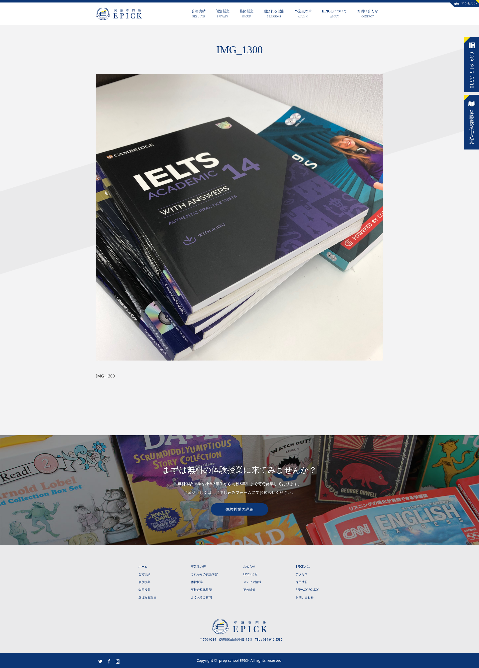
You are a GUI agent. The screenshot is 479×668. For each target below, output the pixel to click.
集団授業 (246, 13)
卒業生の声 (303, 13)
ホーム (142, 566)
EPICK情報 (250, 574)
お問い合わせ (367, 13)
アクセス (302, 574)
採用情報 (302, 582)
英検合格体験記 (201, 590)
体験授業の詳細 (239, 509)
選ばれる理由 (273, 13)
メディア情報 (252, 582)
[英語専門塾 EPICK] (142, 13)
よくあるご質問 (201, 597)
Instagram (117, 660)
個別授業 (223, 13)
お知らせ (249, 566)
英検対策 (249, 590)
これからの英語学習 (204, 574)
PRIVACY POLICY (307, 590)
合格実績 (199, 13)
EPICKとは (303, 566)
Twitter (100, 660)
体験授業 (197, 582)
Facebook (108, 660)
